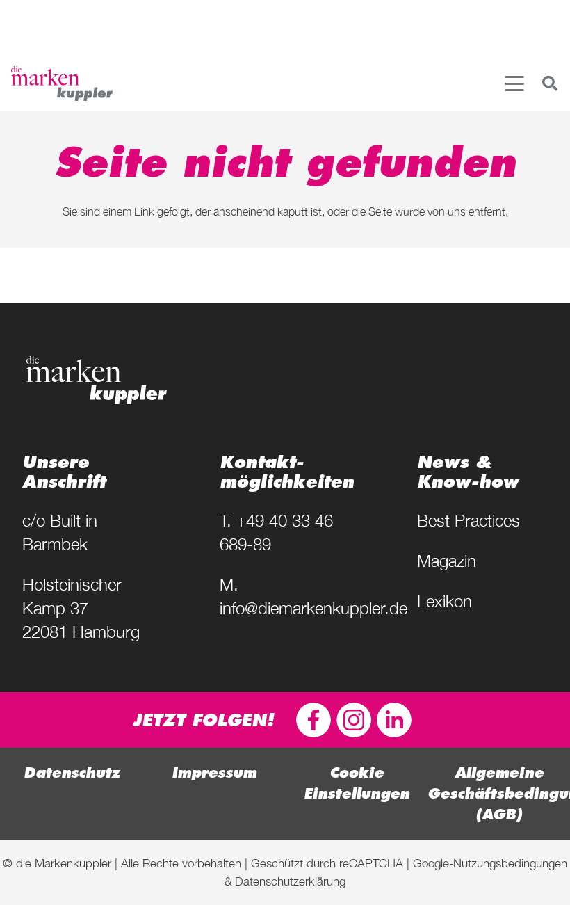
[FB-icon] (313, 720)
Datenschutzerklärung (290, 881)
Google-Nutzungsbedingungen (490, 863)
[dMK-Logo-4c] (62, 83)
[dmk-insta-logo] (353, 720)
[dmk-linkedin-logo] (394, 720)
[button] (514, 83)
